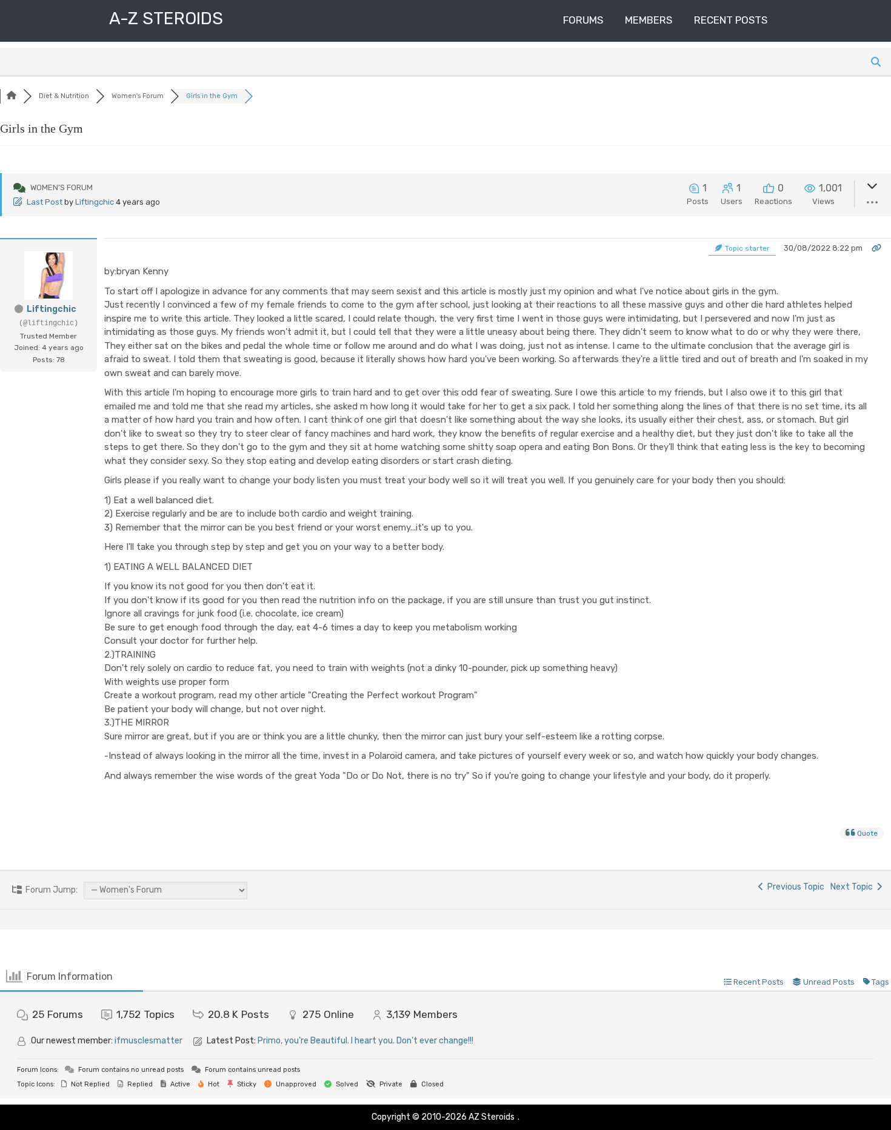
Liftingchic (94, 202)
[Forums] (11, 96)
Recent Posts (730, 20)
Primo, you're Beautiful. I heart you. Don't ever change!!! (365, 1041)
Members (648, 20)
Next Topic (853, 887)
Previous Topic (794, 887)
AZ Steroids (492, 1117)
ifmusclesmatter (148, 1041)
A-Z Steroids (166, 18)
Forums (583, 20)
